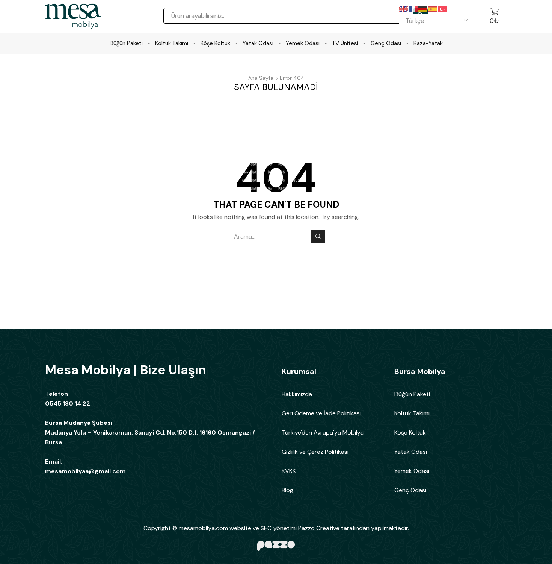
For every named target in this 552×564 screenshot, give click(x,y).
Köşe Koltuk (215, 43)
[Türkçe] (443, 9)
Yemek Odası (303, 43)
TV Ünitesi (345, 43)
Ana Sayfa (260, 77)
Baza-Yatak (428, 43)
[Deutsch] (423, 9)
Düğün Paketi (126, 43)
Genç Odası (386, 43)
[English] (404, 9)
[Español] (433, 9)
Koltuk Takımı (171, 43)
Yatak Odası (258, 43)
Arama (318, 236)
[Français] (413, 9)
